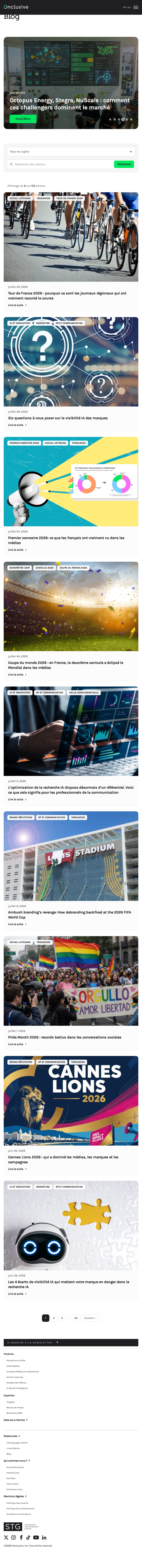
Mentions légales (14, 1496)
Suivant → (90, 1318)
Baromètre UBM (14, 1413)
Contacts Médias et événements (22, 1371)
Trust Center (12, 1484)
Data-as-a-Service (14, 1420)
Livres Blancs (13, 1448)
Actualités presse (15, 1467)
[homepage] (26, 7)
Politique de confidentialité (20, 1508)
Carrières (10, 1478)
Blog (8, 1454)
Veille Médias (13, 1366)
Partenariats (12, 1472)
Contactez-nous (14, 1489)
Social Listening (14, 1377)
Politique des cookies (17, 1503)
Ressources (10, 1436)
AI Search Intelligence (17, 1388)
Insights (10, 1402)
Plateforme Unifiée (15, 1360)
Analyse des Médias (16, 1382)
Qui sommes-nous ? (15, 1460)
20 (76, 1318)
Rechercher (124, 164)
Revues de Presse (14, 1407)
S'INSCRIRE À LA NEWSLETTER (30, 1342)
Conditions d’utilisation (18, 1514)
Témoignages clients (17, 1442)
